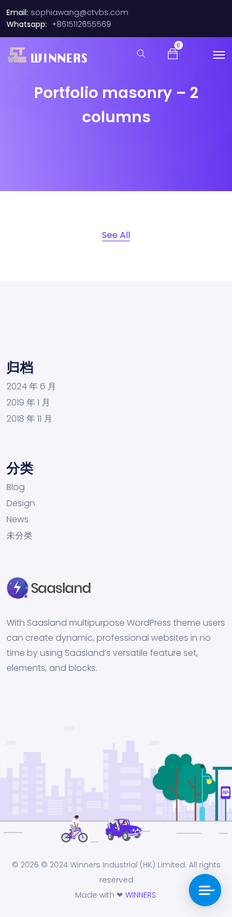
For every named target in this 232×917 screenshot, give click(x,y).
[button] (172, 53)
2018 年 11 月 (29, 419)
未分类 (19, 535)
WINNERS (140, 895)
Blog (15, 487)
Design (20, 503)
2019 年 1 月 (28, 402)
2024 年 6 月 (31, 386)
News (17, 519)
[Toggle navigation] (219, 54)
